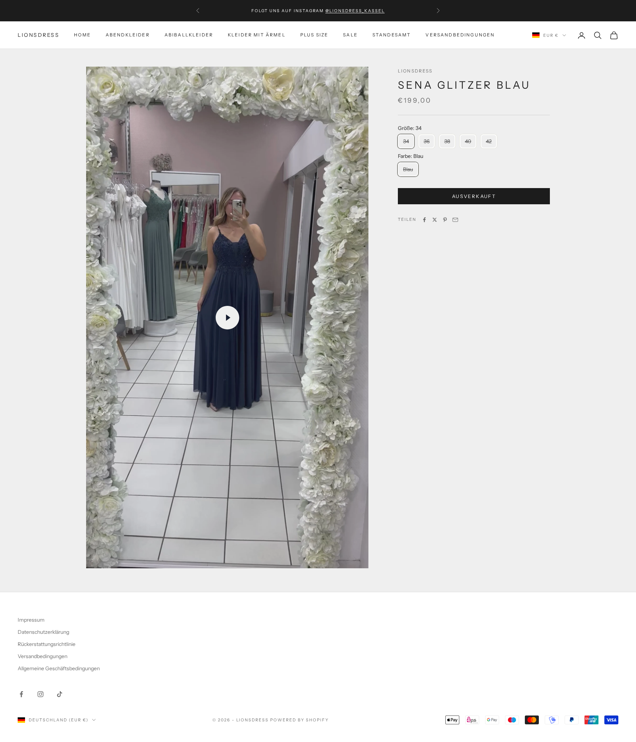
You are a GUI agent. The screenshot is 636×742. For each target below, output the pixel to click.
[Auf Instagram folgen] (40, 694)
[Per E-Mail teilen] (455, 220)
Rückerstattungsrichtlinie (46, 644)
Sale (350, 35)
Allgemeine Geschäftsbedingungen (59, 668)
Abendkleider (128, 35)
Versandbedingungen (460, 35)
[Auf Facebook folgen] (21, 694)
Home (82, 35)
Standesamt (391, 35)
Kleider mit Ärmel (257, 35)
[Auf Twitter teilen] (435, 220)
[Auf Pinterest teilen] (445, 220)
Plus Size (314, 35)
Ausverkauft (474, 196)
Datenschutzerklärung (43, 632)
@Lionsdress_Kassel (355, 10)
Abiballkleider (189, 35)
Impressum (31, 619)
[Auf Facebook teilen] (424, 220)
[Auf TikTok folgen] (59, 694)
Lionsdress (415, 71)
